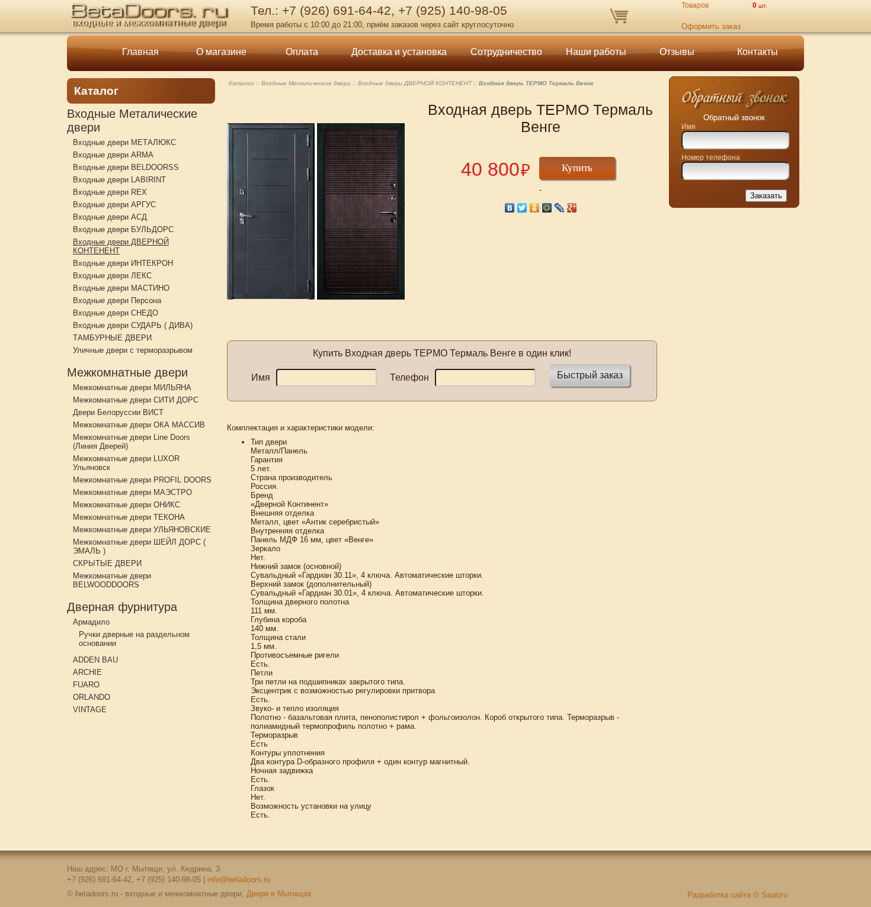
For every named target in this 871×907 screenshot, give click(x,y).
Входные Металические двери (132, 120)
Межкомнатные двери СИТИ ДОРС (135, 399)
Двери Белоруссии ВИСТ (118, 412)
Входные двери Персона (117, 300)
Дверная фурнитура (122, 606)
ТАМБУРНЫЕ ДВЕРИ (112, 337)
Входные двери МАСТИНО (121, 288)
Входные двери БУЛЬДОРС (123, 229)
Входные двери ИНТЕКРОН (123, 263)
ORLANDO (91, 697)
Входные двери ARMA (113, 154)
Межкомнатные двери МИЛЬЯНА (132, 387)
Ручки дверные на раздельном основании (134, 639)
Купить (577, 167)
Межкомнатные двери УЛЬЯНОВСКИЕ (142, 529)
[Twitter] (522, 208)
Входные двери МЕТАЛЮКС (124, 142)
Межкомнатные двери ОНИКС (126, 504)
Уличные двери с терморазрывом (133, 350)
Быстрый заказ (590, 375)
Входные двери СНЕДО (115, 312)
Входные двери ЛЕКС (112, 275)
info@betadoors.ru (238, 879)
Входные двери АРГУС (114, 204)
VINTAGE (90, 709)
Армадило (91, 621)
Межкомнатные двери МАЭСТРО (132, 492)
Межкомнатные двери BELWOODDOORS (112, 580)
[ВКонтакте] (510, 208)
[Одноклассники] (535, 208)
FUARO (86, 684)
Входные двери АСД (110, 217)
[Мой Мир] (547, 208)
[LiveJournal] (559, 208)
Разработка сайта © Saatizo (737, 894)
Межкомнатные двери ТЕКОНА (129, 517)
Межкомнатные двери (127, 372)
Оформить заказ (711, 26)
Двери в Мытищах (279, 893)
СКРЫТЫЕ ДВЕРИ (107, 563)
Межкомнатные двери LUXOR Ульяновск (126, 463)
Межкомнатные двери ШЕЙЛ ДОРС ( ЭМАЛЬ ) (139, 546)
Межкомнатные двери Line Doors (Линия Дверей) (131, 442)
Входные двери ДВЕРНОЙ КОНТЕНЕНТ (121, 246)
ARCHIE (87, 672)
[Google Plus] (572, 208)
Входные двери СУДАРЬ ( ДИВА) (133, 325)
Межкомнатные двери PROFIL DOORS (142, 479)
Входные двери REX (110, 192)
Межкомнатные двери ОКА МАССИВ (139, 424)
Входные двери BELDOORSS (126, 167)
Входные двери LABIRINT (119, 179)
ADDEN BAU (95, 659)
